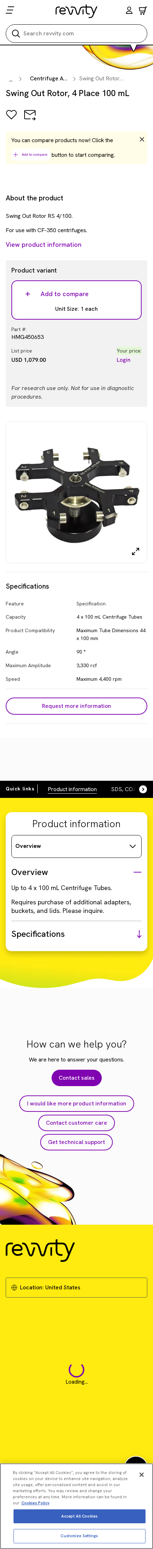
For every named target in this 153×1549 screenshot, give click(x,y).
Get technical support (76, 1142)
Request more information (76, 706)
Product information (72, 789)
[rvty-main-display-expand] (135, 551)
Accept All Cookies (79, 1516)
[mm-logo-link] (76, 11)
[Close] (141, 1475)
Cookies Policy (35, 1502)
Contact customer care (76, 1122)
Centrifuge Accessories (61, 78)
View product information (43, 244)
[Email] (30, 120)
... (10, 79)
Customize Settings (79, 1535)
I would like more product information (76, 1103)
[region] (76, 1506)
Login (124, 360)
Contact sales (77, 1077)
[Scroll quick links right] (138, 789)
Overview (28, 846)
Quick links (20, 788)
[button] (129, 11)
